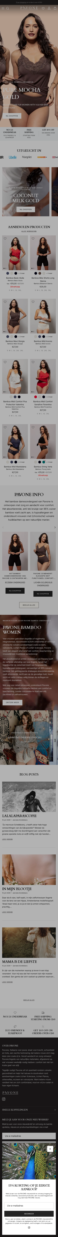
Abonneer (29, 1214)
